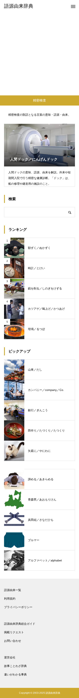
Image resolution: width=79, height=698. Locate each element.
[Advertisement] (39, 53)
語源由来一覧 (12, 590)
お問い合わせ (12, 640)
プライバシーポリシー (18, 607)
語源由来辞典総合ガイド (19, 623)
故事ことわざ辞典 (15, 666)
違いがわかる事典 (15, 674)
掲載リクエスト (14, 632)
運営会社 (9, 657)
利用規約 (9, 598)
